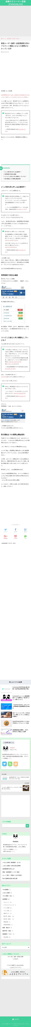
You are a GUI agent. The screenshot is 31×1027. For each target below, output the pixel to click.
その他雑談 (6, 889)
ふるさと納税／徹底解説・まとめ (11, 862)
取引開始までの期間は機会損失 (12, 178)
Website (15, 766)
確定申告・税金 (7, 930)
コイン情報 (7, 907)
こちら (9, 758)
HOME (16, 1019)
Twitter (4, 766)
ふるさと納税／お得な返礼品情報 (11, 865)
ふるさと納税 (7, 892)
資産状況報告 (8, 924)
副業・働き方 (7, 927)
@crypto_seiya (10, 364)
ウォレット (7, 902)
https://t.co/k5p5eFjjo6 (11, 247)
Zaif (6, 380)
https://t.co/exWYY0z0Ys (11, 240)
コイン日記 (7, 910)
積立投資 (7, 937)
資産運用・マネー (8, 934)
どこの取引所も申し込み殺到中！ (13, 171)
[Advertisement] (15, 21)
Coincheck (4, 376)
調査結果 (7, 921)
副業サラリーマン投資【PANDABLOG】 (16, 2)
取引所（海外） (8, 919)
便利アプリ (7, 913)
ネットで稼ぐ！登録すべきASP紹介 (12, 875)
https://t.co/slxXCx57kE (15, 361)
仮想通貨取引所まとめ (8, 868)
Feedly (10, 766)
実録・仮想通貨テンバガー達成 (10, 872)
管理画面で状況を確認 (10, 174)
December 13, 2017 (21, 209)
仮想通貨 (5, 899)
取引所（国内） (12, 543)
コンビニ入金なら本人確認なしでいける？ (15, 176)
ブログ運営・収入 (8, 896)
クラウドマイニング (9, 905)
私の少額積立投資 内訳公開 (9, 878)
